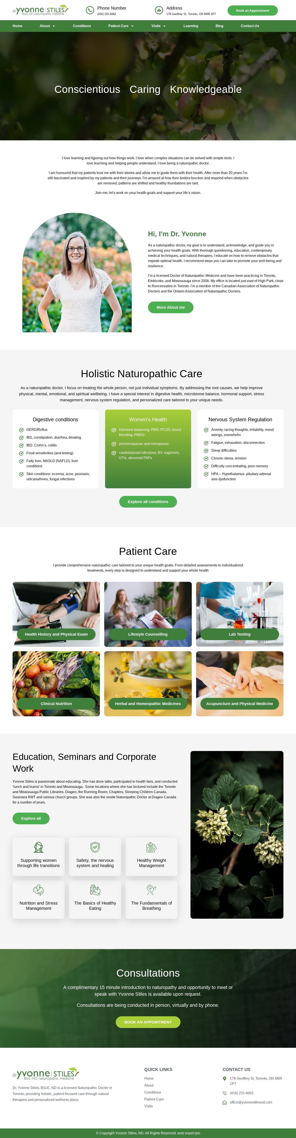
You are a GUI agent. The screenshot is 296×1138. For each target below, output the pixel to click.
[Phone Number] (90, 10)
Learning (191, 26)
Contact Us (250, 26)
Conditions (82, 26)
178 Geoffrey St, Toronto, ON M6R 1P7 (191, 14)
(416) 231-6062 (106, 14)
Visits (156, 26)
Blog (219, 26)
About (45, 26)
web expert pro (188, 1133)
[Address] (159, 10)
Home (17, 26)
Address (174, 8)
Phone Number (111, 8)
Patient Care (118, 26)
